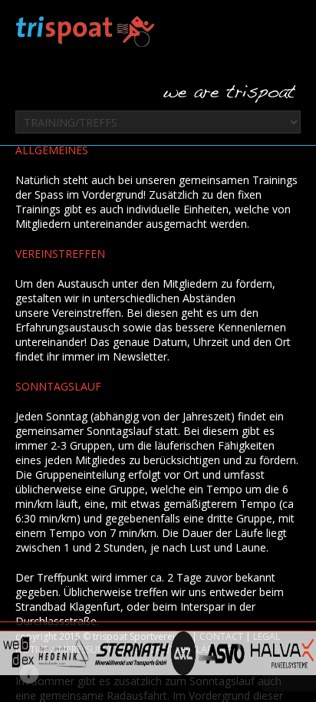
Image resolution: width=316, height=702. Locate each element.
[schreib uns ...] (229, 94)
